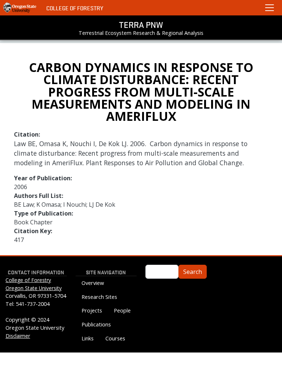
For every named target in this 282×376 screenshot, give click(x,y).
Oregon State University (34, 288)
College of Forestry (74, 8)
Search (192, 272)
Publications (96, 324)
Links (88, 338)
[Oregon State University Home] (20, 7)
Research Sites (99, 296)
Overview (93, 282)
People (122, 310)
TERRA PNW (141, 24)
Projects (92, 310)
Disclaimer (18, 335)
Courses (115, 338)
